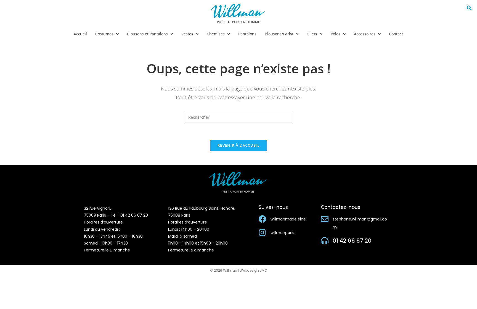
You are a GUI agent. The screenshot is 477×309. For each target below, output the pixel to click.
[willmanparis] (262, 233)
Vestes (187, 34)
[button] (107, 34)
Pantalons (247, 34)
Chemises (216, 34)
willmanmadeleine (288, 219)
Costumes (104, 34)
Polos (335, 34)
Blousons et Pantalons (147, 34)
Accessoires (364, 34)
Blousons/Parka (279, 34)
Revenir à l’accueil (238, 145)
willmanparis (282, 232)
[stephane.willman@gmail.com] (324, 219)
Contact (396, 34)
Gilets (312, 34)
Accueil (80, 34)
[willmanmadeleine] (262, 219)
